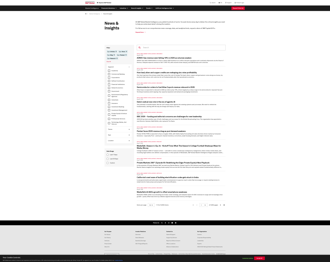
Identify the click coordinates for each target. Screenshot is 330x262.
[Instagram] (168, 222)
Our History (107, 237)
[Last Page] (224, 205)
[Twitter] (162, 222)
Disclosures (174, 254)
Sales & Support (170, 234)
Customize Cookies (247, 258)
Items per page (141, 205)
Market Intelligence (94, 14)
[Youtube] (172, 222)
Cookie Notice (159, 254)
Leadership (200, 240)
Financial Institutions (118, 84)
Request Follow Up (238, 8)
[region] (165, 258)
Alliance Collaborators (172, 247)
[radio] (108, 155)
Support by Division (171, 237)
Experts (199, 243)
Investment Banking (117, 107)
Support (229, 2)
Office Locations (170, 243)
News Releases (139, 237)
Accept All (259, 258)
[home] (85, 14)
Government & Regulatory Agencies (119, 95)
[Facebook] (165, 222)
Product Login (240, 2)
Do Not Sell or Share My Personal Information (190, 254)
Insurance (114, 103)
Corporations (115, 77)
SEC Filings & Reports (141, 243)
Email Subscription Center (208, 254)
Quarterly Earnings (140, 240)
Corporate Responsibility (204, 237)
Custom (112, 163)
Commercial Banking (118, 74)
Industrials (114, 100)
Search (213, 2)
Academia (114, 71)
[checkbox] (119, 71)
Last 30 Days (114, 159)
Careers (199, 234)
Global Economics (117, 88)
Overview (138, 234)
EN (221, 2)
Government (115, 91)
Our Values (107, 234)
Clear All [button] (109, 61)
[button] (116, 51)
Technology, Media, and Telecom (118, 123)
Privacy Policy (167, 254)
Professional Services (118, 119)
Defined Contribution (118, 81)
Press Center (108, 243)
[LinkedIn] (175, 222)
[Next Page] (220, 205)
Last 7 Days (113, 155)
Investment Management (119, 110)
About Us (106, 247)
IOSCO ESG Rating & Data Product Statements (209, 247)
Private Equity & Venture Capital (119, 114)
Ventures (106, 240)
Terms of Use (151, 254)
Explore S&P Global (105, 3)
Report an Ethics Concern (173, 240)
